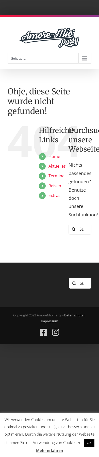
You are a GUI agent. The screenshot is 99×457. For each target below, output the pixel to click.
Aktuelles (57, 166)
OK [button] (89, 442)
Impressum (49, 321)
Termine (56, 176)
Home (54, 156)
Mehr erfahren (49, 450)
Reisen (54, 186)
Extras (54, 195)
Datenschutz (73, 315)
